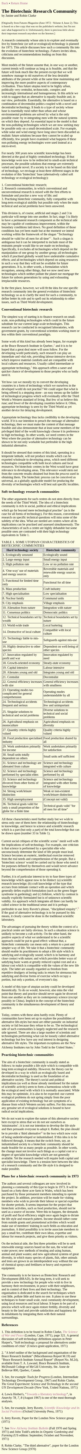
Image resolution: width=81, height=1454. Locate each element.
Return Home (19, 3)
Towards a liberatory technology (47, 1394)
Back (5, 3)
